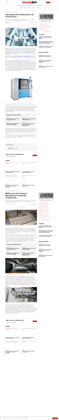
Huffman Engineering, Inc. (43, 211)
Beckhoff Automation (42, 23)
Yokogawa (40, 28)
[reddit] (22, 25)
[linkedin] (19, 25)
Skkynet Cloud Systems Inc (43, 27)
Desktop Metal (22, 276)
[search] (7, 2)
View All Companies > (46, 30)
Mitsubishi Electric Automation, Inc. (44, 26)
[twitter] (21, 25)
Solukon (20, 62)
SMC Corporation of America (43, 216)
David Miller (7, 22)
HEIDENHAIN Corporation (43, 210)
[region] (29, 418)
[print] (36, 25)
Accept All (55, 418)
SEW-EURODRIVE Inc (42, 215)
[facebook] (18, 25)
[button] (6, 2)
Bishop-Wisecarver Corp (43, 206)
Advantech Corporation (42, 202)
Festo (16, 62)
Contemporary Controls (42, 207)
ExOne (20, 237)
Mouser (40, 214)
